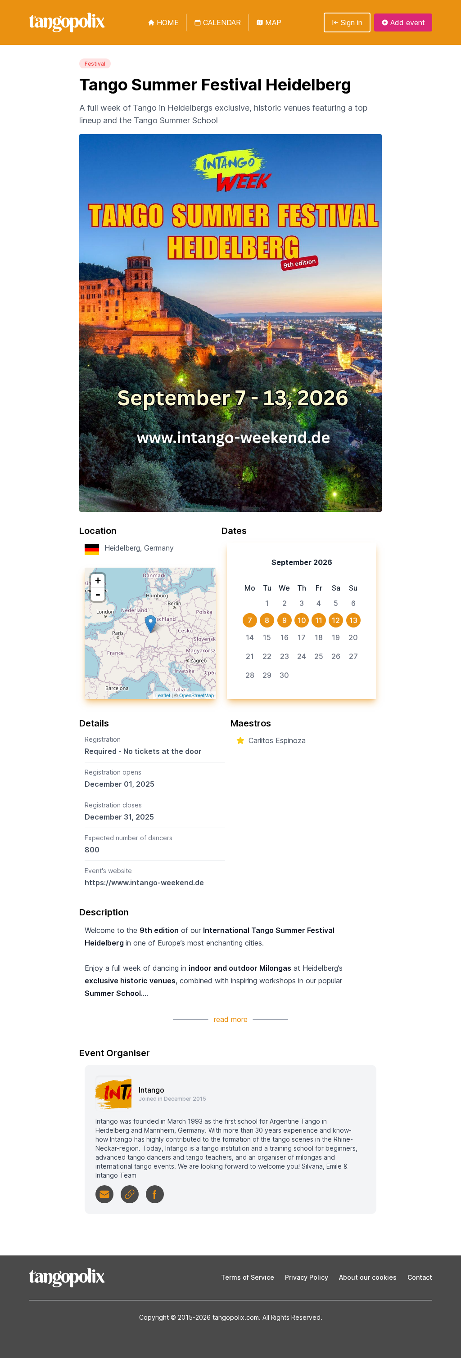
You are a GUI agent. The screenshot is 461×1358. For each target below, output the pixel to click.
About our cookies (368, 1277)
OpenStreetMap (196, 695)
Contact (419, 1277)
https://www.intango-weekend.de (144, 882)
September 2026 (301, 562)
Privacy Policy (306, 1277)
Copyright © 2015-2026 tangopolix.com (199, 1317)
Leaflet (162, 695)
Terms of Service (247, 1277)
